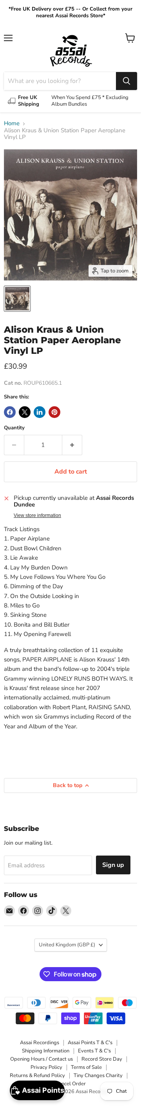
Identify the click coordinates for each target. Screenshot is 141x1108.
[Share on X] (25, 412)
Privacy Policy (46, 1067)
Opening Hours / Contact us (41, 1059)
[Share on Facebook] (10, 412)
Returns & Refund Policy (37, 1075)
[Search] (126, 81)
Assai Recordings (39, 1042)
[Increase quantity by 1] (72, 445)
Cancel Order (70, 1083)
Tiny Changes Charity (98, 1075)
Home (12, 123)
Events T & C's (94, 1050)
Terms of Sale (86, 1067)
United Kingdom (67, 944)
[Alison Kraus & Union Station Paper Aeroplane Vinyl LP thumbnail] (17, 298)
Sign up (113, 865)
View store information (37, 515)
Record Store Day (101, 1059)
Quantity (14, 428)
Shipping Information (45, 1050)
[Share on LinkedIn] (39, 412)
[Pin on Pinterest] (54, 412)
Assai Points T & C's (90, 1042)
